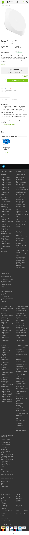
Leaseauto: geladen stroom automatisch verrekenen (21, 335)
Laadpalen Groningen (6, 396)
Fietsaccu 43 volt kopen (7, 459)
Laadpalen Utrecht (5, 403)
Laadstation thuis (5, 177)
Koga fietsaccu (5, 447)
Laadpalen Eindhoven (6, 394)
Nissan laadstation (5, 199)
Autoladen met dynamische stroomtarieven (19, 423)
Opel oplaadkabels (20, 174)
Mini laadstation (5, 197)
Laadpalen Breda (5, 391)
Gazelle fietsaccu (5, 444)
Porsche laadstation (6, 201)
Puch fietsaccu (4, 449)
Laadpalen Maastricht (6, 399)
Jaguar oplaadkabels (21, 186)
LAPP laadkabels (20, 240)
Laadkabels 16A (20, 201)
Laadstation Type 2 (6, 184)
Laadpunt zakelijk (20, 327)
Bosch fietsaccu (5, 441)
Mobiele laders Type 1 (21, 211)
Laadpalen (3, 174)
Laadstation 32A (5, 187)
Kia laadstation (5, 203)
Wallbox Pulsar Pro (20, 262)
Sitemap (3, 513)
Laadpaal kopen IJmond (7, 384)
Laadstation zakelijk (6, 179)
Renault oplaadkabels (21, 182)
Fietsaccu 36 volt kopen (7, 458)
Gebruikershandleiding (9, 124)
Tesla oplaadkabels (20, 184)
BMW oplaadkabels (20, 187)
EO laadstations (20, 238)
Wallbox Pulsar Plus (20, 259)
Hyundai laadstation (6, 208)
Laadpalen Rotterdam (6, 401)
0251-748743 (4, 518)
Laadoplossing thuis (6, 330)
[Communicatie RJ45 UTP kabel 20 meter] (6, 142)
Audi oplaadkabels (20, 177)
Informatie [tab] (4, 99)
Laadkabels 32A (20, 203)
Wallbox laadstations (21, 257)
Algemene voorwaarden (7, 502)
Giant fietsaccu (5, 446)
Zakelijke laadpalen (20, 313)
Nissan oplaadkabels (21, 176)
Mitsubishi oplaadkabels (22, 189)
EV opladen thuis (5, 318)
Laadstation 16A (5, 186)
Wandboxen (4, 176)
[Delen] (5, 88)
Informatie (6, 156)
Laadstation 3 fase (6, 191)
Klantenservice (4, 512)
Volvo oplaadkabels (20, 191)
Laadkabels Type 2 (20, 199)
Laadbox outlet (5, 181)
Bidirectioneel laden (21, 420)
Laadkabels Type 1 (20, 197)
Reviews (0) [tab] (14, 99)
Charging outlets (5, 296)
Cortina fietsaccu (5, 442)
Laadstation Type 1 (6, 182)
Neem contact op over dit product (9, 90)
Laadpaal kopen (5, 332)
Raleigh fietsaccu (5, 451)
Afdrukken (4, 91)
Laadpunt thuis (5, 327)
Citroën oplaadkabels (21, 196)
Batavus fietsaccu (5, 439)
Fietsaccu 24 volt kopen (7, 454)
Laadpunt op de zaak (21, 332)
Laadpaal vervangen (6, 209)
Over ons (3, 500)
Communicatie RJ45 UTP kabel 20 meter (6, 149)
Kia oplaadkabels (20, 194)
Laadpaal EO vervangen (7, 221)
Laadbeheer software (21, 315)
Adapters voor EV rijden (7, 279)
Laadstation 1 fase (6, 189)
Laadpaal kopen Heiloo (7, 372)
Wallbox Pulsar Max (21, 260)
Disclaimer (3, 503)
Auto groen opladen (21, 430)
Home (2, 5)
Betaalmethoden (5, 507)
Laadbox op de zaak (21, 330)
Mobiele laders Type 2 (21, 213)
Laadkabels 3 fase (20, 206)
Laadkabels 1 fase (20, 204)
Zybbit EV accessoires (21, 245)
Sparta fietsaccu (5, 453)
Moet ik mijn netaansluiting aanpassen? (19, 403)
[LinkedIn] (3, 166)
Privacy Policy (4, 505)
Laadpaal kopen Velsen (7, 350)
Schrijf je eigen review (16, 43)
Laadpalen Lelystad (6, 398)
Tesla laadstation (5, 196)
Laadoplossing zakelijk (21, 329)
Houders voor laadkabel (7, 298)
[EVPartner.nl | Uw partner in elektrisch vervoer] (12, 2)
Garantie (3, 515)
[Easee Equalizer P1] (15, 22)
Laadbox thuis (4, 329)
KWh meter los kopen (6, 291)
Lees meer (3, 64)
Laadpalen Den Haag (6, 393)
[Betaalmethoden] (3, 527)
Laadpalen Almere (5, 389)
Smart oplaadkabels (21, 192)
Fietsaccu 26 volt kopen (7, 456)
